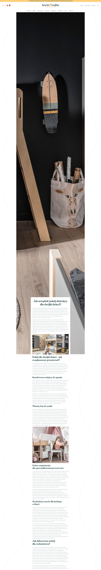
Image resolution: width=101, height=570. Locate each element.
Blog (66, 10)
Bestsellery (40, 10)
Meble (34, 10)
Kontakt (71, 10)
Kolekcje (29, 10)
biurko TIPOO (47, 420)
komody (47, 477)
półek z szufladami (63, 536)
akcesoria (52, 489)
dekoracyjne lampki (57, 531)
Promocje (53, 10)
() (88, 5)
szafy (44, 477)
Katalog (47, 10)
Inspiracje (60, 10)
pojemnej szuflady (40, 492)
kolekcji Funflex (36, 401)
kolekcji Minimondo (37, 495)
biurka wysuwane (53, 421)
